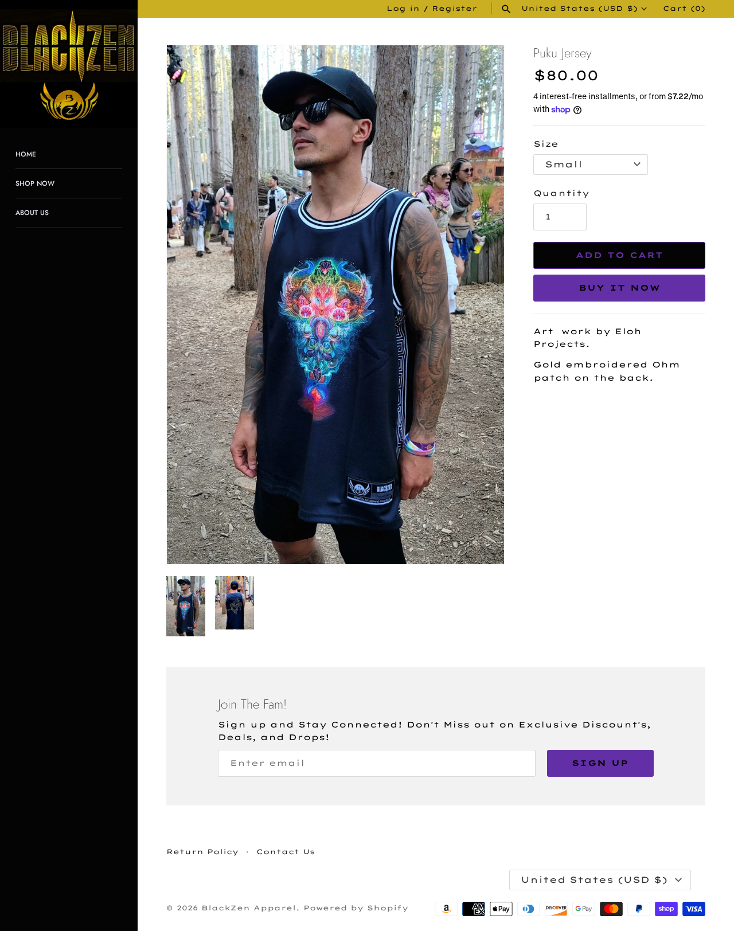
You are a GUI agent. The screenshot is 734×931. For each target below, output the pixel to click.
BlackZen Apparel (248, 907)
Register (454, 8)
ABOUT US (32, 212)
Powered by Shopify (355, 907)
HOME (25, 154)
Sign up (600, 763)
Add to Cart (619, 255)
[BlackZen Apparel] (69, 64)
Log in (403, 8)
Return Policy (202, 851)
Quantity (561, 193)
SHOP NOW (34, 183)
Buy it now (620, 288)
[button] (480, 305)
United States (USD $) (579, 9)
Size (546, 144)
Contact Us (285, 851)
